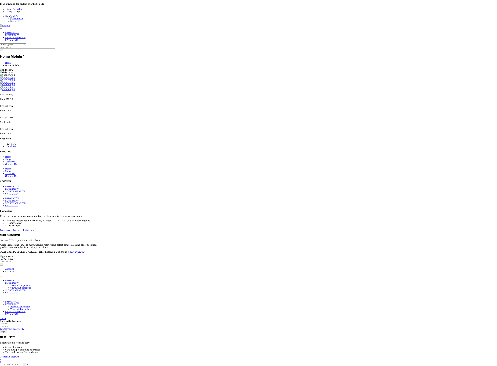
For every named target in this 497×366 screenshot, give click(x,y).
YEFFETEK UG (77, 252)
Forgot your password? (12, 329)
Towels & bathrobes (20, 288)
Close (3, 318)
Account (9, 269)
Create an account (9, 357)
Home (8, 63)
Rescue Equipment (20, 285)
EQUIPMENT (12, 283)
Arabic (17, 21)
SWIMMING (11, 293)
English (14, 16)
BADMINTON (12, 280)
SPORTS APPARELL (15, 290)
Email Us (11, 146)
